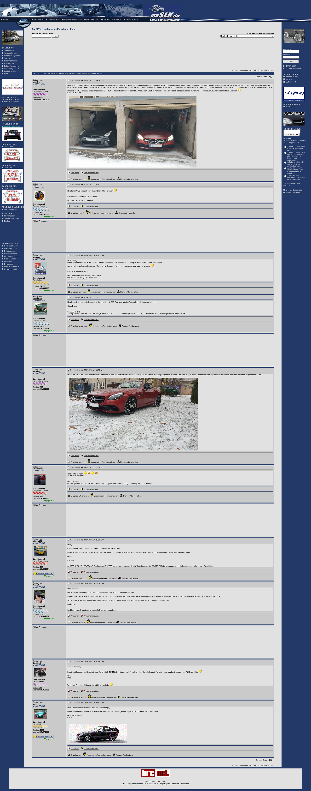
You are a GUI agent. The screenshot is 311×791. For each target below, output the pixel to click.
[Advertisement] (11, 233)
